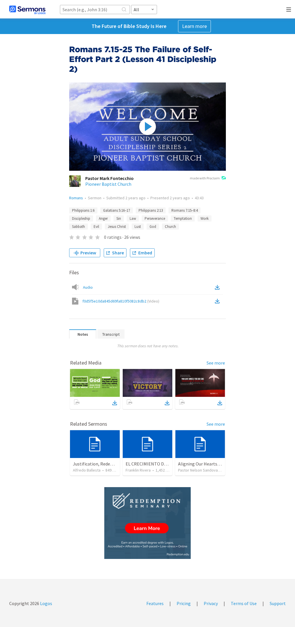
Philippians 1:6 (83, 210)
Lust (138, 226)
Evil (96, 226)
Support (278, 603)
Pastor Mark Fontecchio (109, 178)
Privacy (211, 603)
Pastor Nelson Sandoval (198, 470)
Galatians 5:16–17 (116, 210)
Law (133, 218)
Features (155, 603)
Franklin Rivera (138, 470)
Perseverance (155, 218)
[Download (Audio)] (218, 287)
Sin (118, 218)
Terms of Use (244, 603)
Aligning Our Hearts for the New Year (214, 464)
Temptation (183, 218)
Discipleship (81, 218)
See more (216, 363)
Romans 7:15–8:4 (184, 210)
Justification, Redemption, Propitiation (112, 464)
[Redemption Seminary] (147, 523)
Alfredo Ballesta (87, 470)
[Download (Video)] (218, 301)
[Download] (114, 403)
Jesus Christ (117, 226)
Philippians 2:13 (151, 210)
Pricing (184, 603)
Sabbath (78, 226)
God (153, 226)
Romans (76, 197)
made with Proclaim (205, 178)
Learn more (194, 26)
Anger (103, 218)
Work (205, 218)
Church (170, 226)
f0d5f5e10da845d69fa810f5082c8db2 (120, 301)
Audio (88, 287)
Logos (45, 603)
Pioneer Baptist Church (108, 184)
